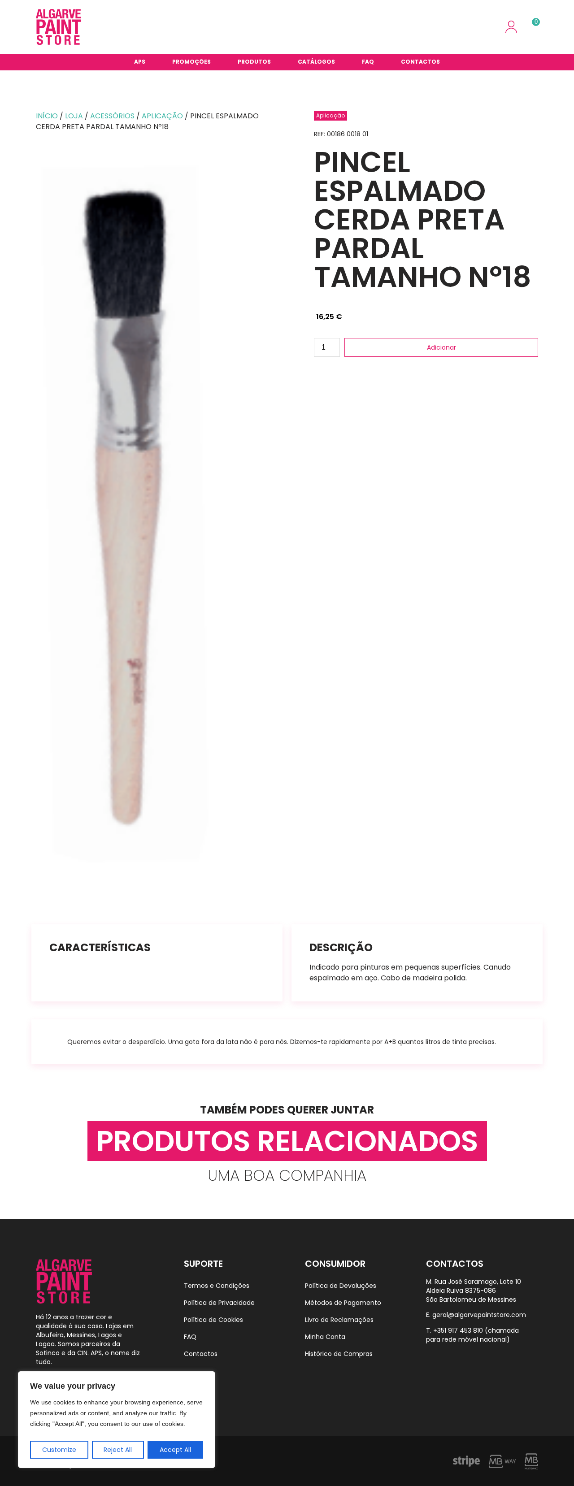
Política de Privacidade (219, 1302)
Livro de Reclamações (339, 1319)
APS (139, 61)
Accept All (175, 1449)
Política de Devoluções (340, 1285)
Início (47, 116)
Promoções (191, 61)
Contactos (420, 61)
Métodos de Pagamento (343, 1302)
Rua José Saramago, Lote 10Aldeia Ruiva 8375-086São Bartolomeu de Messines (473, 1290)
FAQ (368, 61)
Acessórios (112, 116)
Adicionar (441, 347)
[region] (116, 1419)
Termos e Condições (216, 1285)
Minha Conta (325, 1336)
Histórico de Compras (339, 1353)
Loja (74, 116)
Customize (59, 1449)
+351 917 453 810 (458, 1330)
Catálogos (316, 61)
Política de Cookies (213, 1319)
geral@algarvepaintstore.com (479, 1314)
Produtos (254, 61)
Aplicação (162, 116)
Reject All (118, 1449)
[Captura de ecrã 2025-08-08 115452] (159, 513)
